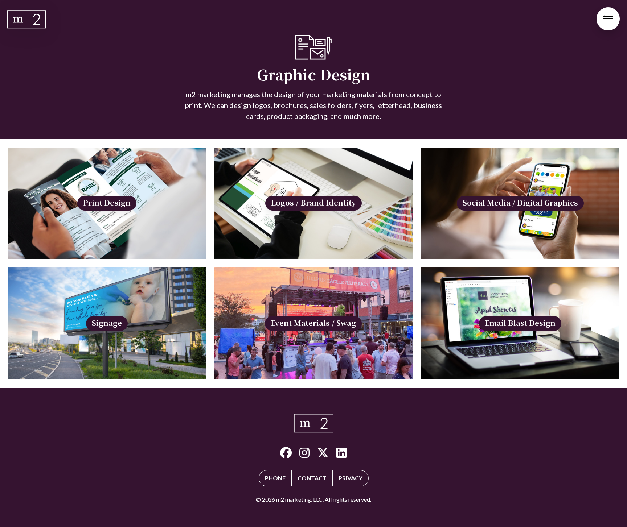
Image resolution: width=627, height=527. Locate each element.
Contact (312, 477)
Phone (275, 477)
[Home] (26, 19)
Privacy (350, 477)
